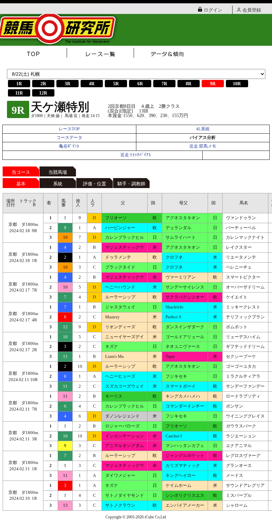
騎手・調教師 (131, 183)
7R (164, 83)
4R (92, 83)
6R (140, 83)
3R (67, 83)
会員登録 (251, 10)
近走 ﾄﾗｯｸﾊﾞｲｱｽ (135, 155)
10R (237, 83)
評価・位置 (94, 183)
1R (19, 83)
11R (19, 93)
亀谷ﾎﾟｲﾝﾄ (69, 146)
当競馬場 (57, 172)
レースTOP (69, 129)
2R (43, 83)
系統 (57, 183)
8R (188, 83)
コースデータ (69, 137)
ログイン (213, 10)
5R (116, 83)
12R (43, 93)
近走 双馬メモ (202, 146)
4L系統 (203, 129)
